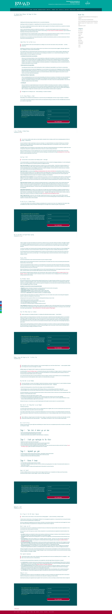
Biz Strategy (20, 132)
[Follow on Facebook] (88, 4)
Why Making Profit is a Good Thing (63, 152)
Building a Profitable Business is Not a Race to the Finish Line (45, 171)
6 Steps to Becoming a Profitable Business (21, 131)
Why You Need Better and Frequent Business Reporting (24, 235)
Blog (57, 9)
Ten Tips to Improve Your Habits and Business (55, 30)
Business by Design (42, 9)
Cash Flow (80, 34)
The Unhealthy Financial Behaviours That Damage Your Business (25, 14)
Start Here (35, 9)
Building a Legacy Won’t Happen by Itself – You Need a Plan (25, 357)
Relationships (80, 42)
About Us (48, 9)
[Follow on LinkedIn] (86, 4)
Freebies (53, 9)
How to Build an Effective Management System (51, 193)
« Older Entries (16, 608)
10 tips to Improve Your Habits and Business (44, 564)
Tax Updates (80, 43)
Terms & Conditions (81, 9)
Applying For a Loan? (18, 507)
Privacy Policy (73, 9)
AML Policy (67, 9)
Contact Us (61, 9)
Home (31, 9)
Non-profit (80, 40)
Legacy (19, 358)
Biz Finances (20, 15)
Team (79, 45)
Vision (79, 46)
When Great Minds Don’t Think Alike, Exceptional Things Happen (44, 308)
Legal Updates (80, 37)
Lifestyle (79, 38)
